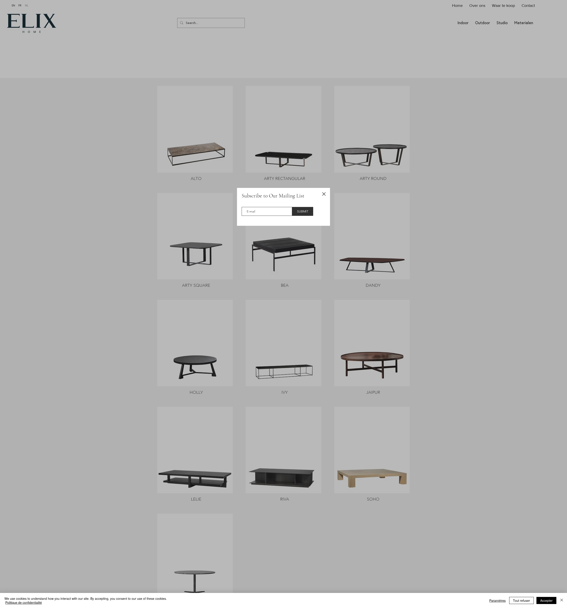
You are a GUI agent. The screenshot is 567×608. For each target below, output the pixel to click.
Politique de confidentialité (23, 602)
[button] (324, 194)
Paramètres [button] (497, 600)
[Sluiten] (561, 600)
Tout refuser (521, 600)
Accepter (546, 600)
